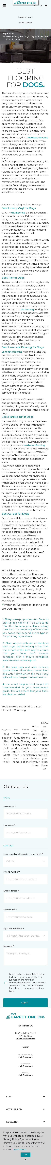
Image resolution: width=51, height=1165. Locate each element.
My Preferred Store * (13, 929)
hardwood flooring (34, 445)
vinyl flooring (17, 212)
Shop (9, 1096)
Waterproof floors (37, 137)
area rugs (18, 667)
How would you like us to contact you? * (23, 854)
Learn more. (19, 1149)
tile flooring (27, 309)
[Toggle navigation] (4, 6)
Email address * (11, 891)
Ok (25, 1154)
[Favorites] (40, 6)
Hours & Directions (25, 1038)
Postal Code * (10, 910)
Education (12, 1122)
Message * (8, 946)
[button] (35, 6)
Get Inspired (14, 1109)
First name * (9, 806)
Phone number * (11, 872)
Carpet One (8, 33)
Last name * (9, 825)
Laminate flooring (12, 351)
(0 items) (46, 6)
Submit (25, 1002)
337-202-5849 (25, 22)
